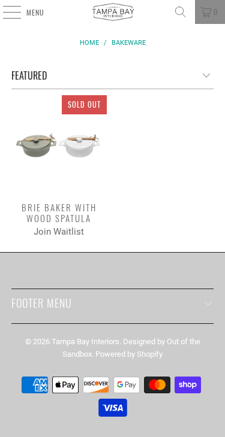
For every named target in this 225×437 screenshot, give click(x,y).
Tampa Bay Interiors (85, 341)
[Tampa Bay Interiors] (112, 12)
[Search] (180, 12)
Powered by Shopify (129, 354)
